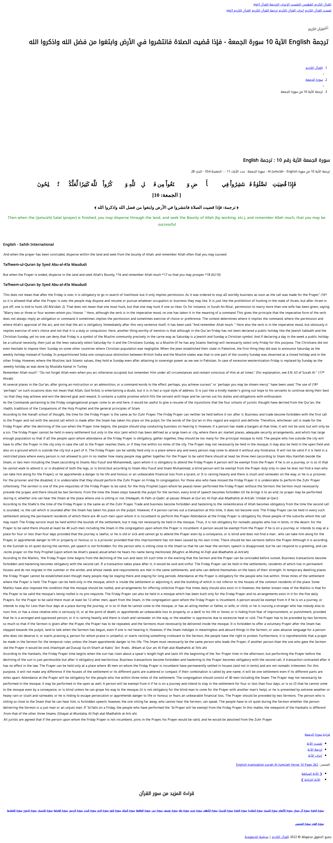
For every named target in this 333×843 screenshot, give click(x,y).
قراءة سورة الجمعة (317, 735)
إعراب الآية (315, 756)
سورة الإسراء (226, 810)
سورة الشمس (303, 824)
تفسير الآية (314, 744)
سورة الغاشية (14, 810)
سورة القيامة (61, 810)
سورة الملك (128, 810)
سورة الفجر (318, 824)
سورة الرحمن (76, 810)
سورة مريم (196, 810)
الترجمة (274, 5)
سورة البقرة (317, 810)
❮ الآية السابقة (312, 774)
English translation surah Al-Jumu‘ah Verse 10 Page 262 (277, 765)
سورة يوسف (171, 810)
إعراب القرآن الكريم (291, 11)
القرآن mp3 (261, 5)
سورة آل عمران (301, 810)
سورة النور (115, 810)
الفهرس (307, 5)
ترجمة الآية (315, 750)
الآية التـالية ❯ (310, 780)
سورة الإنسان (45, 810)
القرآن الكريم (322, 5)
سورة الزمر (103, 810)
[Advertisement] (166, 125)
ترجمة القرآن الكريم (265, 11)
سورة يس (157, 810)
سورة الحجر (90, 810)
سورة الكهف (210, 810)
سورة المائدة (255, 810)
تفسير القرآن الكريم (318, 11)
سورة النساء (271, 810)
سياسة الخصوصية (256, 837)
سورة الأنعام (285, 810)
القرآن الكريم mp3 (238, 11)
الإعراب (284, 5)
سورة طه (184, 810)
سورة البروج (30, 810)
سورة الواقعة (143, 810)
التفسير (295, 5)
